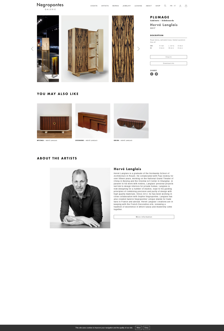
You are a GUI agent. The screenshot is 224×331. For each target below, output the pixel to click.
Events (94, 6)
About (149, 6)
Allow (138, 328)
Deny (146, 328)
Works (115, 6)
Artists (105, 6)
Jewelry (127, 6)
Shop (158, 6)
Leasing (138, 6)
